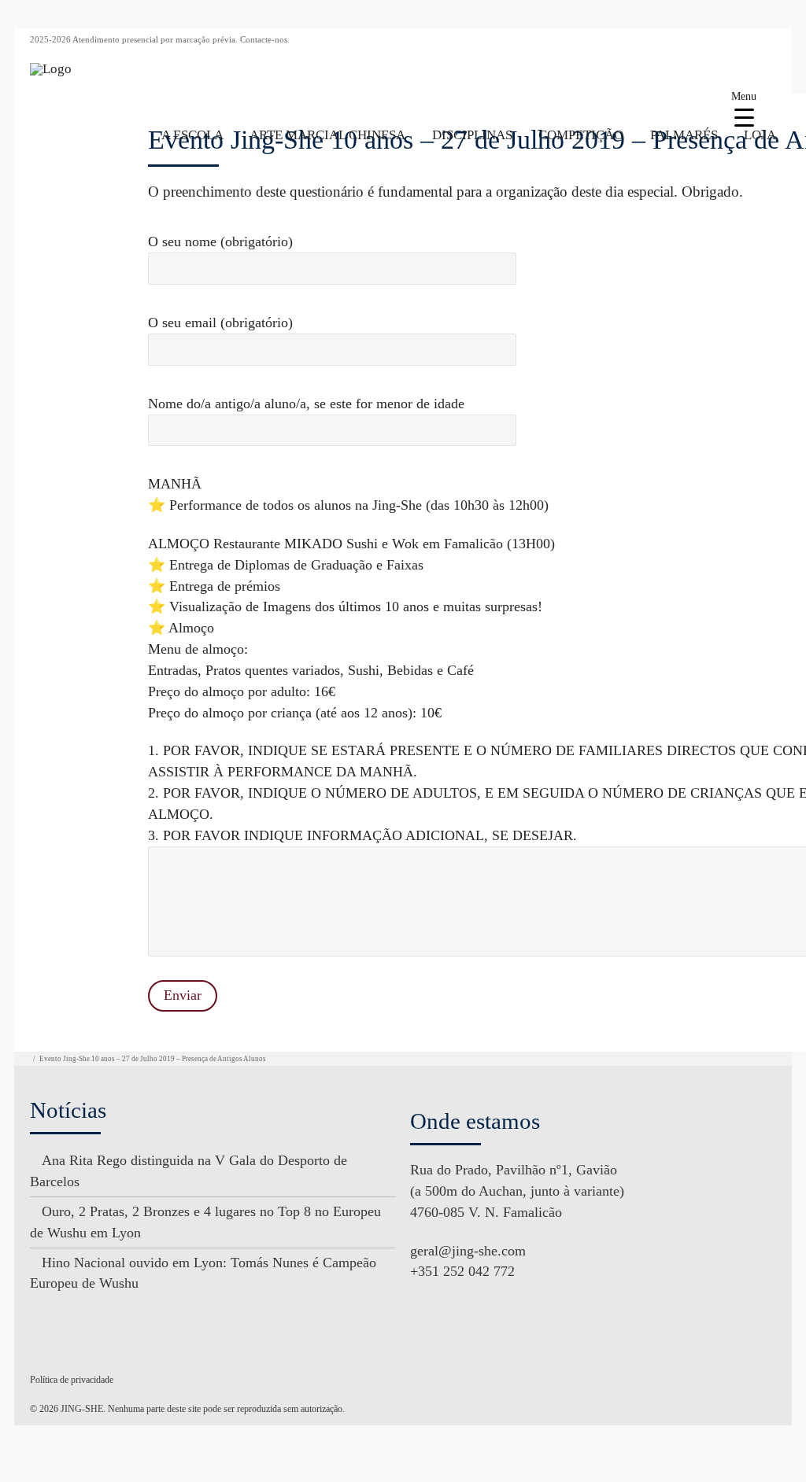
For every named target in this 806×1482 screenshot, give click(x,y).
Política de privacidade (71, 1379)
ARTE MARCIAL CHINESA (327, 134)
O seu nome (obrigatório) (220, 241)
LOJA (760, 134)
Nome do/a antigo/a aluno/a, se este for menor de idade (306, 403)
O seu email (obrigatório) (220, 322)
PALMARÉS (684, 134)
